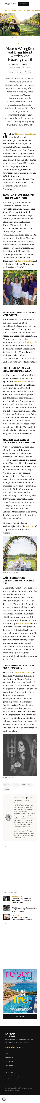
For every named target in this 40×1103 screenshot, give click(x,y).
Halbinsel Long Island (25, 133)
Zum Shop (20, 1017)
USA (23, 785)
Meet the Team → (14, 1047)
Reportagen (16, 10)
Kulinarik (6, 785)
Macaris (29, 526)
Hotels (7, 10)
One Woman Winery (23, 672)
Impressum (9, 1058)
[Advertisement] (20, 868)
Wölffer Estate (24, 623)
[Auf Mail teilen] (30, 72)
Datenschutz (9, 1061)
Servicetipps (28, 10)
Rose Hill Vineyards (27, 342)
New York (16, 785)
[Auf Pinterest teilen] (25, 72)
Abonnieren (23, 4)
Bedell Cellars (20, 381)
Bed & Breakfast (25, 260)
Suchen (13, 4)
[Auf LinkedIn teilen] (20, 72)
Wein (30, 785)
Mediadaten (9, 1065)
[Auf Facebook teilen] (16, 72)
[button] (4, 1099)
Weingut (6, 789)
